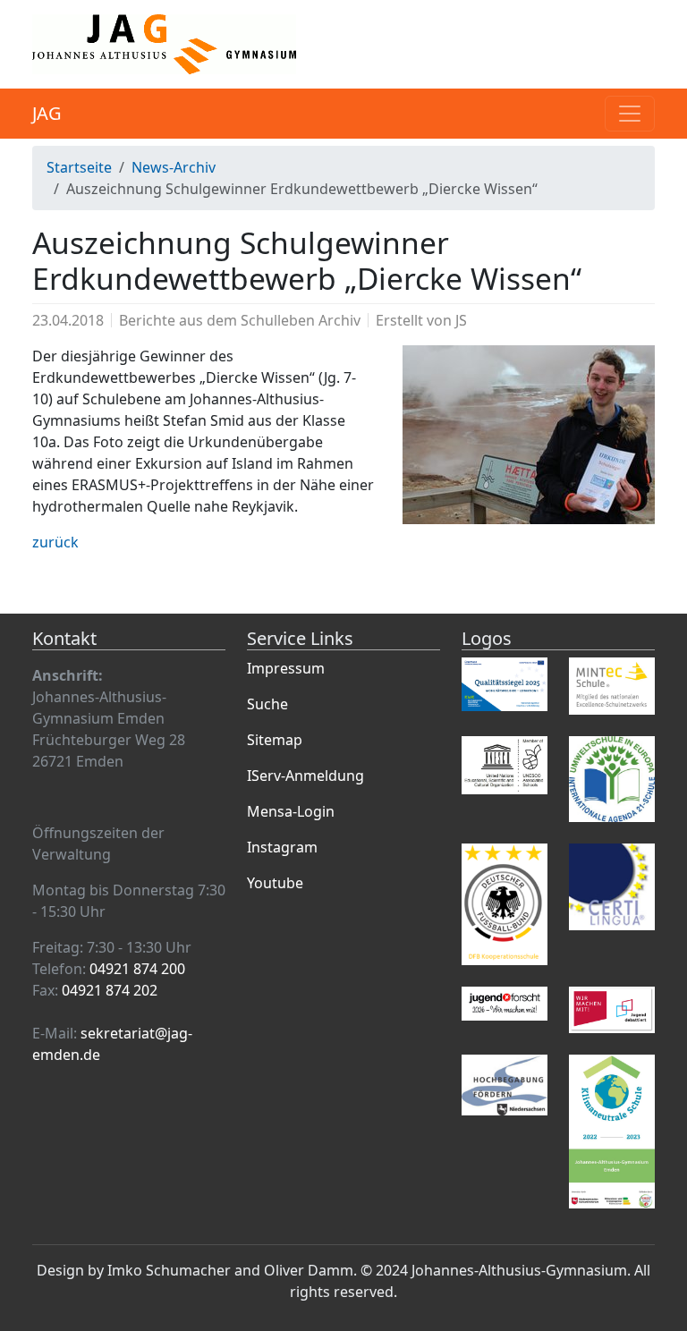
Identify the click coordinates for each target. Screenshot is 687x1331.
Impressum (286, 668)
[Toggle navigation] (630, 113)
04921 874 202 (109, 990)
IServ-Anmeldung (305, 775)
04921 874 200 (137, 969)
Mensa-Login (291, 811)
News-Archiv (173, 167)
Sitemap (274, 740)
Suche (267, 704)
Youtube (275, 883)
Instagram (282, 847)
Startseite (79, 167)
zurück (55, 542)
